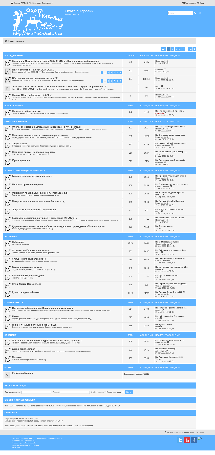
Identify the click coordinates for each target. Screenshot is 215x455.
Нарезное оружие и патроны (27, 184)
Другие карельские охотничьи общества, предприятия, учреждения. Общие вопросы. (59, 226)
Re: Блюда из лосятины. (166, 275)
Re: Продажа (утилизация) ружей (170, 176)
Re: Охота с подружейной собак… (171, 127)
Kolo (157, 277)
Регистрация (19, 385)
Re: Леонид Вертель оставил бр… (171, 259)
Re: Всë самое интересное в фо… (170, 250)
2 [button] (172, 49)
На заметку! (11, 335)
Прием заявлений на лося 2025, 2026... (33, 69)
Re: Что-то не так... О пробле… (169, 111)
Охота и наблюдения (64, 72)
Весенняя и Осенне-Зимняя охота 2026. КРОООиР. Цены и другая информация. (55, 61)
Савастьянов (17, 72)
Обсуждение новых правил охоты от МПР (35, 78)
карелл (158, 269)
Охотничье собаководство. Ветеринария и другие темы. (42, 308)
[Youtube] (187, 440)
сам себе (159, 70)
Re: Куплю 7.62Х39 (163, 325)
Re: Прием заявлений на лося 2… (170, 160)
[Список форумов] (38, 22)
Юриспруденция (82, 72)
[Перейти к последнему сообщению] (168, 61)
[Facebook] (194, 440)
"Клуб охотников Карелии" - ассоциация (97, 89)
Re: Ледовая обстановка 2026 (169, 357)
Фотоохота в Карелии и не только (30, 250)
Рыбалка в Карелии (22, 373)
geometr (15, 97)
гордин (15, 63)
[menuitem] (24, 3)
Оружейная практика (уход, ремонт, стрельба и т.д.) (40, 193)
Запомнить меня (114, 392)
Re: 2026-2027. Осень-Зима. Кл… (170, 209)
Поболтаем (18, 242)
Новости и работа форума (26, 111)
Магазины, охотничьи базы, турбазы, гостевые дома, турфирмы (47, 340)
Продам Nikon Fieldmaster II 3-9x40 (30, 95)
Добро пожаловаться (23, 349)
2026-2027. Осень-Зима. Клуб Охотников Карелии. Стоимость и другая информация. (58, 86)
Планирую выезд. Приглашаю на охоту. (33, 152)
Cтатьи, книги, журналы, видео (29, 259)
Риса (157, 318)
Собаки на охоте (14, 303)
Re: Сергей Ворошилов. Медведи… (171, 284)
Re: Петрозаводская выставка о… (171, 308)
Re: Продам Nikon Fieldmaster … (170, 201)
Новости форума (14, 106)
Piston (90, 426)
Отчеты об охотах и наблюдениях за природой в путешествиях (46, 127)
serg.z (158, 86)
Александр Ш (161, 351)
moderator (160, 113)
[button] (163, 49)
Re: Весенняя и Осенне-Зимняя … (171, 218)
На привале (11, 237)
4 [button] (180, 49)
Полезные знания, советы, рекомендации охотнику (40, 135)
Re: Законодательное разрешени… (171, 184)
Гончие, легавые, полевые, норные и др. (34, 325)
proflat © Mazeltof (29, 443)
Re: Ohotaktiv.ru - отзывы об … (169, 340)
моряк (158, 327)
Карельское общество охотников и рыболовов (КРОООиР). (44, 218)
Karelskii (15, 80)
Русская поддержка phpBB (23, 440)
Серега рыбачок (162, 186)
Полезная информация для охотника (65, 63)
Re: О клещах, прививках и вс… (170, 135)
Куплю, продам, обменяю (26, 292)
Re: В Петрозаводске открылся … (170, 193)
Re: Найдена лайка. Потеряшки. (169, 316)
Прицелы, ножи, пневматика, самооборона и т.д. (38, 201)
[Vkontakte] (180, 440)
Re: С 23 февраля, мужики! (167, 242)
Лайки (15, 316)
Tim (13, 89)
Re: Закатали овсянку (165, 349)
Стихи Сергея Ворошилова (26, 284)
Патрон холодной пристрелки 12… (171, 267)
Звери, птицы (19, 143)
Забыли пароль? (98, 392)
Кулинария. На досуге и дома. (28, 275)
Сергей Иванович (162, 146)
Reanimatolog (160, 61)
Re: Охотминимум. (164, 226)
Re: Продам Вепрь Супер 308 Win (170, 292)
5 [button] (183, 49)
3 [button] (176, 49)
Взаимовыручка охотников (27, 267)
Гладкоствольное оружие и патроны (32, 176)
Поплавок (17, 357)
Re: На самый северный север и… (171, 152)
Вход (7, 385)
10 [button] (190, 49)
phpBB (31, 438)
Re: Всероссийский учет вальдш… (171, 143)
